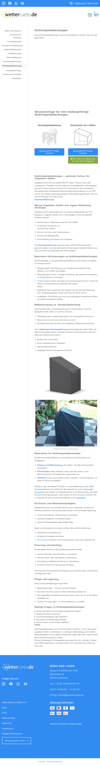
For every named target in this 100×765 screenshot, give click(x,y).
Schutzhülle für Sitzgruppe (15, 36)
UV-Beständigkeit (43, 281)
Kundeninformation (12, 733)
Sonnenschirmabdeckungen (11, 45)
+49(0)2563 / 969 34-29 (86, 3)
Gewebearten (81, 497)
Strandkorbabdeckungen (12, 61)
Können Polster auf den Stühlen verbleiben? (52, 622)
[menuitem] (88, 14)
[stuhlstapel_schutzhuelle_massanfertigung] (49, 137)
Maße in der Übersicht (13, 30)
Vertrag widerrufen (15, 740)
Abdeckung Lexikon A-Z (14, 702)
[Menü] (88, 14)
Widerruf (6, 723)
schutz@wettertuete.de (71, 695)
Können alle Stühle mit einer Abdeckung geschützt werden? (58, 611)
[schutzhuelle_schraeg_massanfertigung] (83, 137)
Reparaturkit (16, 78)
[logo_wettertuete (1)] (19, 14)
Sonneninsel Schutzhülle (12, 74)
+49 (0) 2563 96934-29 (67, 683)
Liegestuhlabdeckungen (12, 49)
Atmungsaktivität (43, 539)
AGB (4, 713)
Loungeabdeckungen (13, 70)
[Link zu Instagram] (3, 4)
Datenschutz (8, 718)
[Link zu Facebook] (9, 4)
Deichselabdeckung (14, 57)
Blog (4, 707)
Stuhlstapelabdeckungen (11, 65)
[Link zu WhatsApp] (16, 4)
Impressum (8, 728)
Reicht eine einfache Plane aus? (48, 614)
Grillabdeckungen (14, 53)
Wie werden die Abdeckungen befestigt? (51, 619)
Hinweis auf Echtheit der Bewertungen (66, 724)
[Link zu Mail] (22, 4)
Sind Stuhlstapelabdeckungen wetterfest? (52, 616)
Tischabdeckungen (14, 41)
